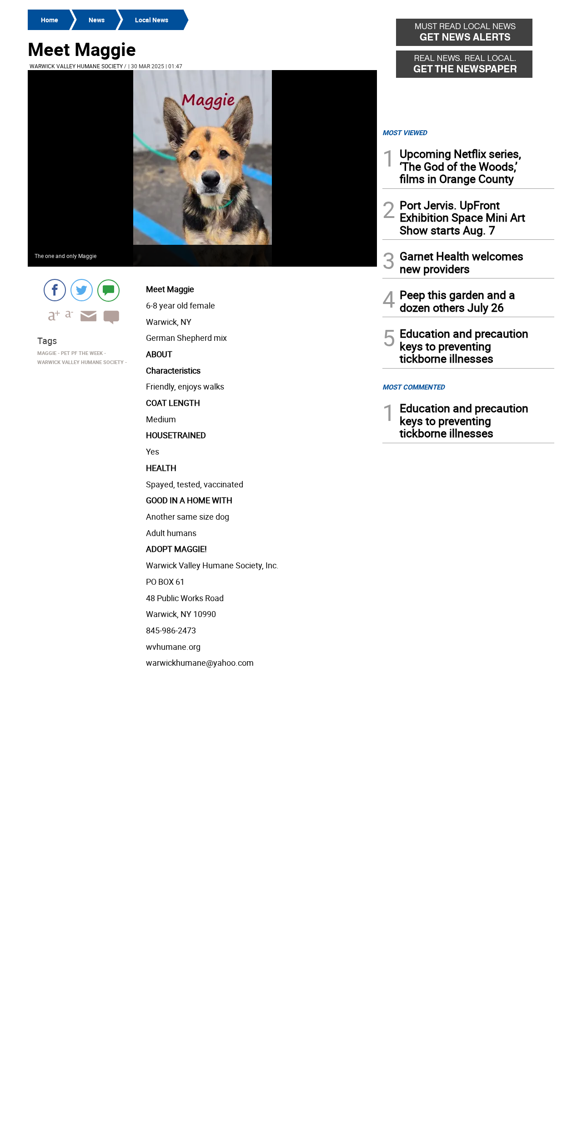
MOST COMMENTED (413, 386)
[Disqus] (202, 787)
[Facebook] (55, 290)
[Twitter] (81, 290)
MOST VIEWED (404, 132)
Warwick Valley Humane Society (76, 66)
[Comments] (108, 290)
